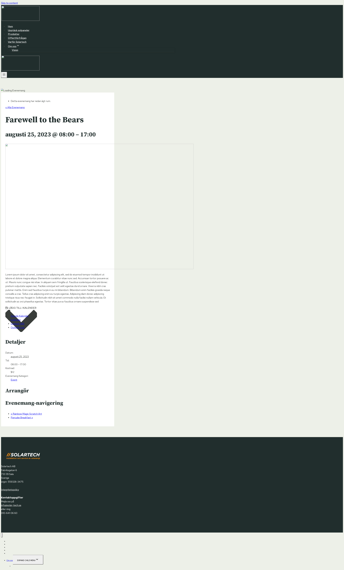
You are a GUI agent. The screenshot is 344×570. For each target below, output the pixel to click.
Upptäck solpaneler (18, 30)
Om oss (9, 560)
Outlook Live (17, 327)
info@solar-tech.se (11, 505)
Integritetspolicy (10, 489)
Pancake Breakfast (22, 417)
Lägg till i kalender (22, 307)
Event (14, 379)
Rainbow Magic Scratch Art (26, 413)
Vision (15, 50)
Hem (10, 26)
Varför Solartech (17, 41)
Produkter (13, 34)
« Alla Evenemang (15, 107)
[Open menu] (4, 75)
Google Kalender (20, 315)
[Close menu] (2, 535)
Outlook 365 (17, 323)
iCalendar (16, 319)
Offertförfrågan (17, 37)
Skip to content (9, 2)
